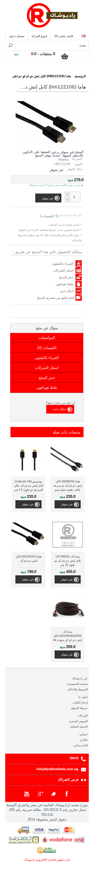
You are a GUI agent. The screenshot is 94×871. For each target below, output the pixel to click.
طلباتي (84, 739)
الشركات (82, 715)
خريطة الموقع (79, 708)
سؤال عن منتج (47, 328)
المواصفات (47, 338)
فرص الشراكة (68, 779)
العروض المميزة (78, 721)
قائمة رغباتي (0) (63, 36)
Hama (63, 159)
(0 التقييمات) (49, 216)
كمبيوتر (27, 73)
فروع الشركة (39, 36)
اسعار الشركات (63, 270)
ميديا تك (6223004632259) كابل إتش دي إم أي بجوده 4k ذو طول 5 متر (67, 636)
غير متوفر (67, 504)
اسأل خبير (66, 291)
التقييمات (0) (46, 348)
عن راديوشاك (80, 678)
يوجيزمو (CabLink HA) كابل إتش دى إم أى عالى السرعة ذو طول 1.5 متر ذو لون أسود (28, 486)
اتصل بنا (83, 696)
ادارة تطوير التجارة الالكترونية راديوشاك (47, 859)
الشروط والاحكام (78, 689)
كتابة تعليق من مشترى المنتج (56, 298)
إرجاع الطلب (80, 702)
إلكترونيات (78, 73)
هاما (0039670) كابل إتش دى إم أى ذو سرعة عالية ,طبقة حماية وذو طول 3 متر (68, 486)
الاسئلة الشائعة (79, 726)
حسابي (83, 734)
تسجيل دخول (17, 36)
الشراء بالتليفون (62, 263)
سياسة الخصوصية (77, 683)
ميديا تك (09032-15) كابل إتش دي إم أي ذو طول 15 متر (68, 560)
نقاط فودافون (64, 284)
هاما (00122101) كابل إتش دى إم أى (29, 558)
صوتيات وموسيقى (53, 73)
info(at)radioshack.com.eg (57, 768)
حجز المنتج (66, 277)
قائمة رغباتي (80, 745)
